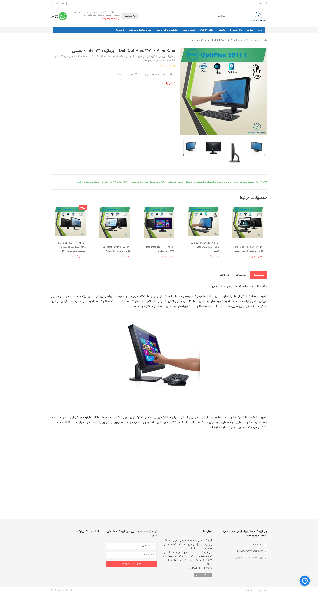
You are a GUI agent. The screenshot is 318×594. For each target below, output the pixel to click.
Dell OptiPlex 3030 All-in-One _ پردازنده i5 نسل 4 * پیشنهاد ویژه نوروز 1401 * (72, 247)
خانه (260, 30)
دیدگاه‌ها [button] (224, 275)
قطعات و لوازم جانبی (167, 30)
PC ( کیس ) (236, 30)
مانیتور (221, 30)
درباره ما (120, 30)
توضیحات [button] (258, 275)
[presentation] (264, 154)
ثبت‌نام (54, 3)
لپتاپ (250, 30)
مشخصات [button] (241, 275)
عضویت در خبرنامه (131, 563)
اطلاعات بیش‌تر (203, 574)
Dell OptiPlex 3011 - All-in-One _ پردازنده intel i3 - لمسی (205, 247)
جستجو (129, 16)
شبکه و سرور (189, 30)
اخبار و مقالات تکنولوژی (140, 30)
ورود (62, 3)
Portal (246, 590)
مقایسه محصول (125, 75)
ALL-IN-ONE (206, 30)
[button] (55, 16)
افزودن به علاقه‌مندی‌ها (156, 75)
